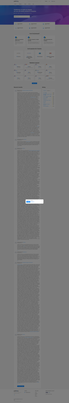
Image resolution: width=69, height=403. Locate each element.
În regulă (28, 201)
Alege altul (32, 201)
